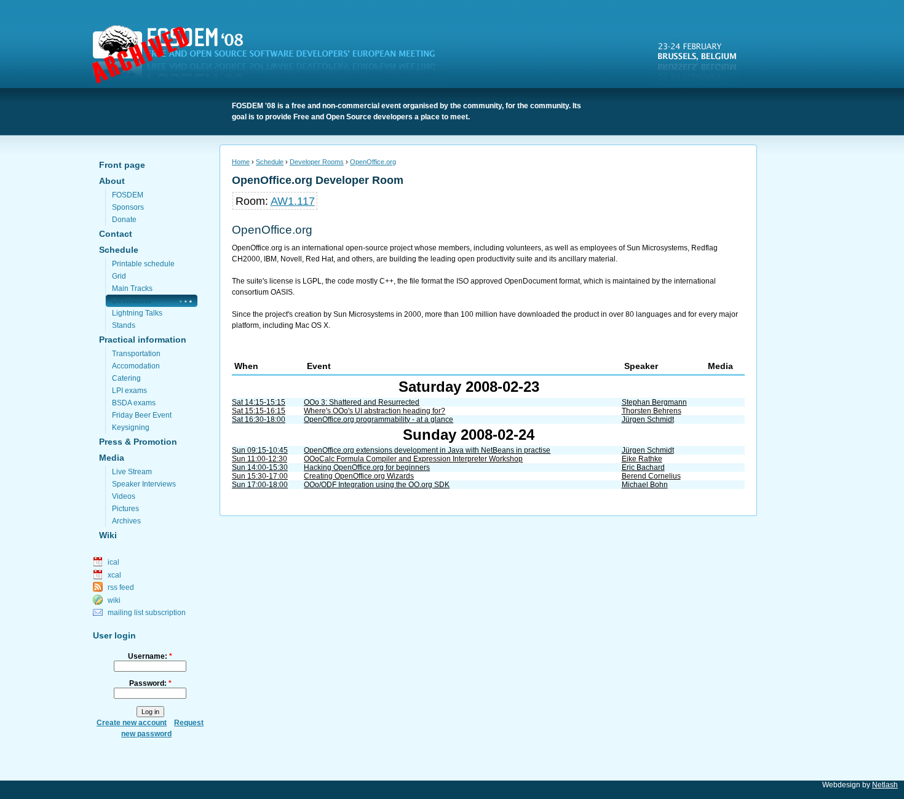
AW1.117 (293, 201)
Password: (150, 683)
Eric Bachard (643, 467)
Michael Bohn (645, 484)
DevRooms (131, 300)
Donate (124, 219)
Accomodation (136, 366)
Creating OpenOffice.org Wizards (359, 476)
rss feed (121, 587)
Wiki (108, 535)
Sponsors (128, 207)
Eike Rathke (642, 459)
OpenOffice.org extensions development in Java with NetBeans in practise (427, 450)
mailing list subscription (147, 612)
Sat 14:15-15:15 (258, 402)
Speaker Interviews (144, 484)
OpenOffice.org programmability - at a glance (378, 419)
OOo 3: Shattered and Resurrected (361, 402)
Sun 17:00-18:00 (260, 484)
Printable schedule (143, 264)
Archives (126, 521)
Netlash (885, 785)
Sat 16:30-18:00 (258, 419)
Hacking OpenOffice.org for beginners (367, 467)
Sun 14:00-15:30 (260, 467)
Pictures (125, 508)
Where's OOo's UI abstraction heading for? (374, 411)
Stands (123, 325)
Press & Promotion (138, 442)
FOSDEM (271, 56)
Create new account (132, 722)
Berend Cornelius (651, 476)
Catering (126, 378)
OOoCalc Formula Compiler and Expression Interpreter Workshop (413, 459)
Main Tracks (132, 288)
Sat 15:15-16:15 (258, 411)
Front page (122, 165)
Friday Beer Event (142, 415)
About (112, 181)
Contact (115, 234)
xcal (114, 575)
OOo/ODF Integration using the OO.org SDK (377, 484)
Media (111, 458)
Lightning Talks (137, 313)
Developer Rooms (317, 161)
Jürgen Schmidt (648, 419)
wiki (114, 600)
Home (241, 161)
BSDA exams (134, 403)
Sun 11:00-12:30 (259, 459)
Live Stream (132, 471)
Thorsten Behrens (651, 411)
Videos (123, 496)
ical (113, 562)
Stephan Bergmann (654, 402)
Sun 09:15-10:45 (260, 450)
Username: (150, 656)
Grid (119, 276)
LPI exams (129, 390)
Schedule (118, 250)
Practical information (142, 339)
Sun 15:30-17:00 (260, 476)
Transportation (136, 353)
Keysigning (130, 427)
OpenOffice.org (373, 161)
